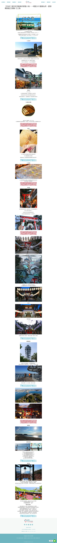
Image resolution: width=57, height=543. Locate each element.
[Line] (55, 541)
